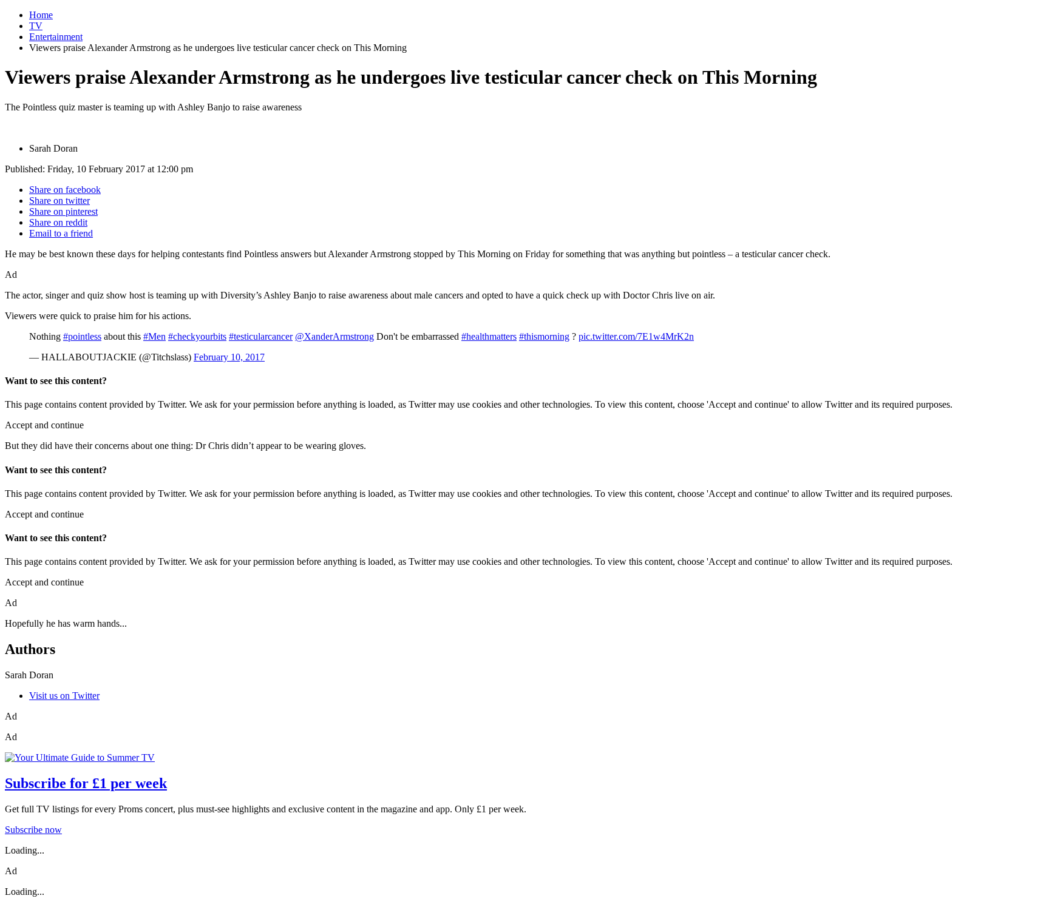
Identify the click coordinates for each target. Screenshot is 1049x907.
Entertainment (56, 37)
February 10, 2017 (229, 357)
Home (41, 15)
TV (35, 26)
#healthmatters (489, 336)
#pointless (82, 336)
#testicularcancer (261, 336)
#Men (154, 336)
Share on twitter (59, 200)
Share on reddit (58, 222)
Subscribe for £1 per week (86, 783)
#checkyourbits (197, 336)
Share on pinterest (63, 211)
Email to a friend (61, 233)
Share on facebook (65, 189)
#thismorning (544, 336)
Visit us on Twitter (64, 695)
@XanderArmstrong (334, 336)
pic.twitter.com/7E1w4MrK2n (636, 336)
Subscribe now (33, 829)
